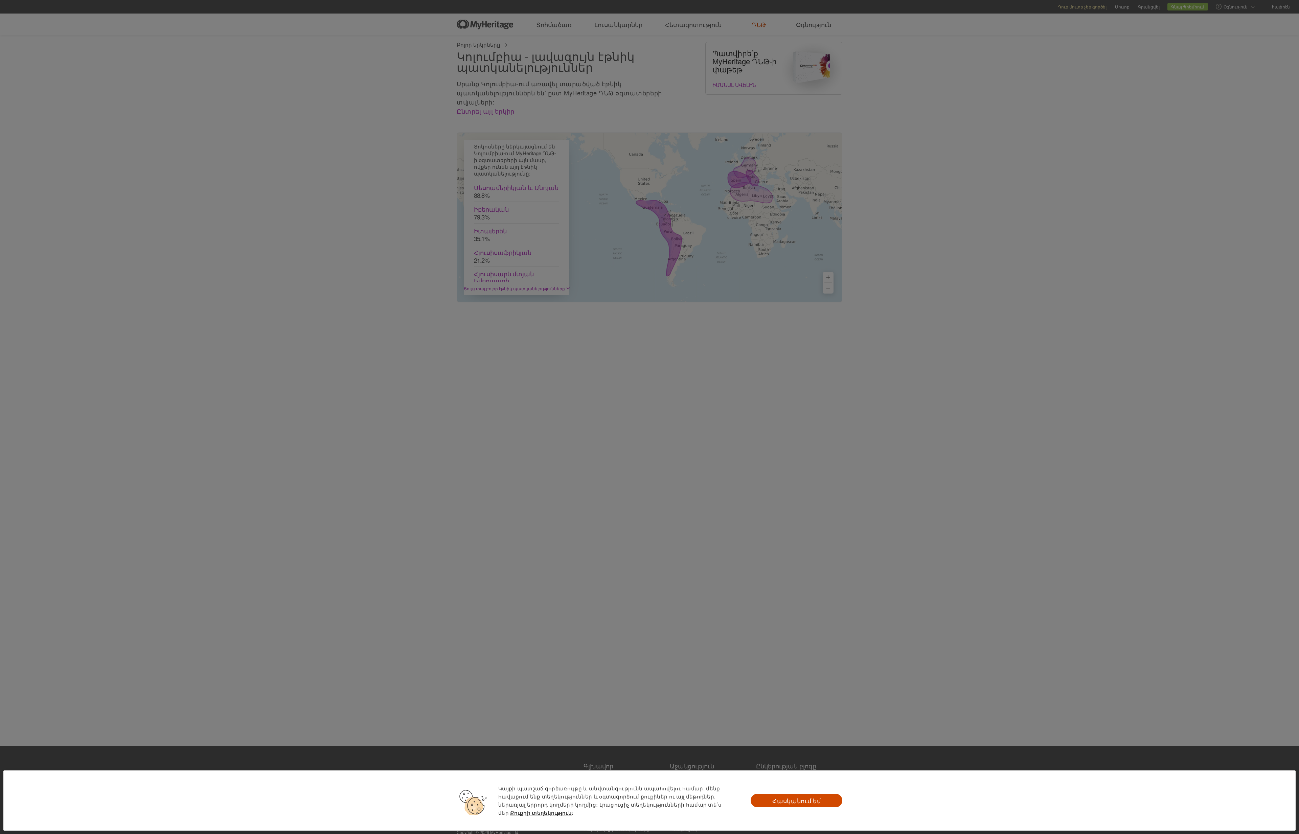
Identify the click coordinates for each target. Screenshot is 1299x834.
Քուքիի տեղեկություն (541, 812)
